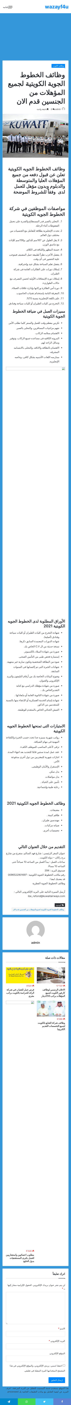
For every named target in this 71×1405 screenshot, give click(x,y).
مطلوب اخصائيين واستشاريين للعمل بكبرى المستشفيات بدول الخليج (20, 1257)
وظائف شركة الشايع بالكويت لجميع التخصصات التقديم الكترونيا (51, 1025)
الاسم (61, 1328)
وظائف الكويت (58, 66)
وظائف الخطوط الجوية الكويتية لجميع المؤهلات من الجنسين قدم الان (38, 909)
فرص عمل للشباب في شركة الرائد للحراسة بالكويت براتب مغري (20, 992)
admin (58, 109)
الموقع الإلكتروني (57, 1353)
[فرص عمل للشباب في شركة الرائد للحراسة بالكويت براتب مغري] (20, 975)
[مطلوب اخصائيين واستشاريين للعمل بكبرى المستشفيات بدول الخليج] (20, 1125)
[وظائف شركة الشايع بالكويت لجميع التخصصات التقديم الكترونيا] (51, 1009)
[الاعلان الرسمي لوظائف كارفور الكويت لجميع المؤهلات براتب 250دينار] (51, 975)
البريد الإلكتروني (57, 1341)
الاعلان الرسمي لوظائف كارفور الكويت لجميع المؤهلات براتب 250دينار (53, 992)
